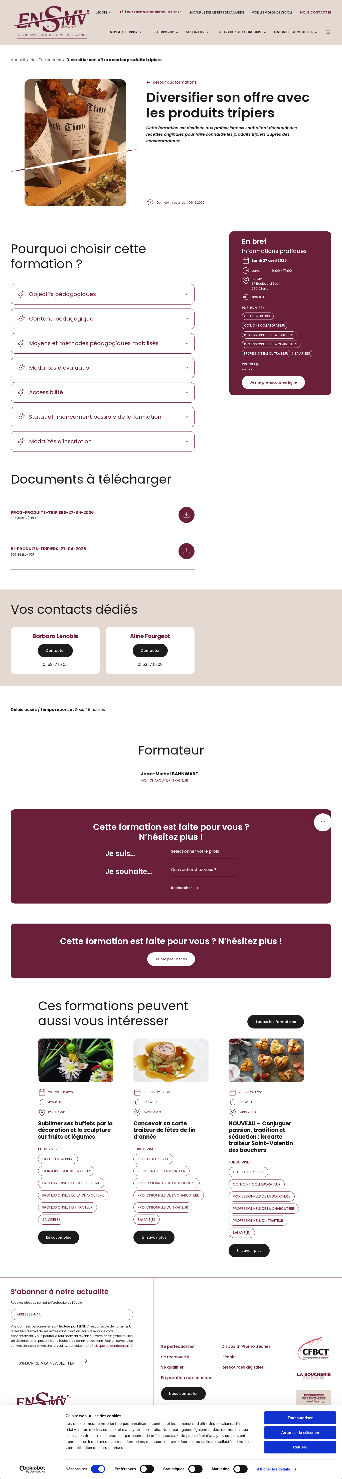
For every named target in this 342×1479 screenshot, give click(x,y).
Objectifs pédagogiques (62, 294)
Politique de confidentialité (112, 1346)
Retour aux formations (175, 82)
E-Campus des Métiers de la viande (217, 12)
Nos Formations (45, 60)
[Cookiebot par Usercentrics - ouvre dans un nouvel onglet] (32, 1469)
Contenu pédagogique (61, 319)
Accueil (18, 60)
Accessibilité (46, 392)
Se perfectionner (123, 32)
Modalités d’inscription (60, 441)
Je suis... (120, 853)
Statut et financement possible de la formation (95, 417)
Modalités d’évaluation (61, 368)
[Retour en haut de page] (323, 822)
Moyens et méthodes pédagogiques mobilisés (93, 343)
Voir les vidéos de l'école (272, 12)
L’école (229, 1357)
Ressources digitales (243, 1367)
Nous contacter (315, 12)
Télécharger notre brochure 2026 (150, 12)
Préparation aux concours (239, 32)
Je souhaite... (128, 871)
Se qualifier (195, 32)
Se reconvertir (162, 32)
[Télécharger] (187, 515)
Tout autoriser (300, 1418)
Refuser (300, 1447)
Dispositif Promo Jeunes (293, 32)
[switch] (147, 1469)
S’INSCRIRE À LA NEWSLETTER (47, 1363)
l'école (101, 12)
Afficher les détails (273, 1469)
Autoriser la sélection (300, 1432)
